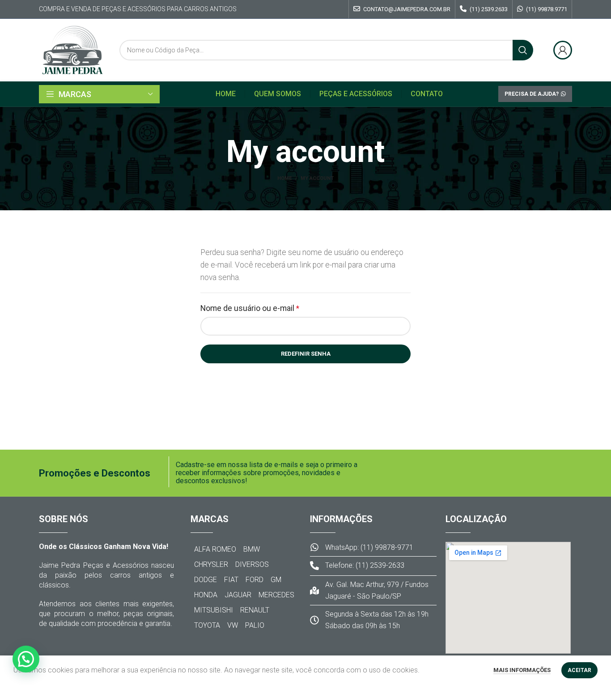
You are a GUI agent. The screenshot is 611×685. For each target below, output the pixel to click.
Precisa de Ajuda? (532, 94)
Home (284, 178)
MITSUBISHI (213, 610)
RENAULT (254, 610)
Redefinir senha (306, 353)
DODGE (205, 579)
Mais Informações (522, 670)
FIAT (231, 579)
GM (276, 579)
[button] (26, 659)
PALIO (254, 625)
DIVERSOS (252, 564)
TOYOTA (207, 625)
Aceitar (579, 670)
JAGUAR (238, 595)
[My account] (563, 50)
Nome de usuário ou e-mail (269, 307)
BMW (251, 549)
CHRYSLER (211, 564)
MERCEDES (276, 595)
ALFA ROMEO (215, 549)
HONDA (205, 595)
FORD (254, 579)
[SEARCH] (523, 50)
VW (232, 625)
